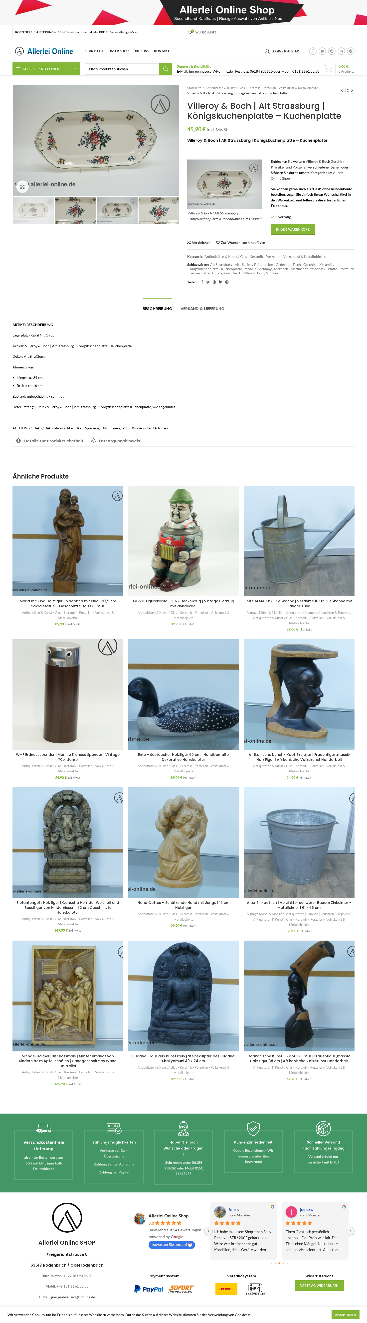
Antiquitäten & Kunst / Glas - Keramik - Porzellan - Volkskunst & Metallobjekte (261, 88)
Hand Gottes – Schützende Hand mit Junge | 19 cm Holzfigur (183, 905)
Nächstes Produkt (352, 90)
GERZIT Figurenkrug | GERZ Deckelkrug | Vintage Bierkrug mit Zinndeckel (183, 604)
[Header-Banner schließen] (361, 12)
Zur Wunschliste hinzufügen (243, 242)
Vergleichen (201, 242)
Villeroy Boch (253, 273)
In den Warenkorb (293, 229)
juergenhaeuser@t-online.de (73, 1297)
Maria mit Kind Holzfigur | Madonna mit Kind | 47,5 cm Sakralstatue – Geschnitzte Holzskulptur (68, 604)
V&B (236, 273)
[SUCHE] (165, 69)
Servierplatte (199, 273)
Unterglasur (221, 273)
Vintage (272, 273)
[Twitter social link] (322, 51)
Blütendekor (263, 265)
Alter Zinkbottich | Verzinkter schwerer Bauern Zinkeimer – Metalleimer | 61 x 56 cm (299, 905)
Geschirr (310, 265)
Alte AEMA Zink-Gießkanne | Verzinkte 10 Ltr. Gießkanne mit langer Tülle (299, 604)
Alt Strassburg (221, 265)
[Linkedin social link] (341, 51)
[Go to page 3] (283, 1263)
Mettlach (281, 269)
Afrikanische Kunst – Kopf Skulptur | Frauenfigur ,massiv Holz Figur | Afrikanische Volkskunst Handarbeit (299, 757)
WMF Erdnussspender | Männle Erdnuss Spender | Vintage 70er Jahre (68, 757)
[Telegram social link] (351, 51)
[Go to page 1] (275, 1263)
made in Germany (258, 269)
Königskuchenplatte (202, 269)
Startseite (194, 88)
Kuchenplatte (231, 269)
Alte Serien (243, 265)
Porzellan (347, 269)
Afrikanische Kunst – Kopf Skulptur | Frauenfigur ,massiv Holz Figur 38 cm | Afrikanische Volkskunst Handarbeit (299, 1059)
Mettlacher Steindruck (308, 269)
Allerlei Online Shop (168, 1215)
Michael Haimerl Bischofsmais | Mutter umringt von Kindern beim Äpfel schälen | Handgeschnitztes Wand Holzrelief (68, 1061)
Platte (332, 269)
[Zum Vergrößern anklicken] (22, 186)
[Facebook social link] (313, 51)
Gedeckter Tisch (288, 265)
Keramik (326, 265)
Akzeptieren (345, 1315)
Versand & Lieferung (202, 309)
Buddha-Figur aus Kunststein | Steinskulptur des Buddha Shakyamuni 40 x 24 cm (183, 1059)
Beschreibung (157, 309)
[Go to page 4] (287, 1263)
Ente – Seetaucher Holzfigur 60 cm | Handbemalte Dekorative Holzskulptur (183, 757)
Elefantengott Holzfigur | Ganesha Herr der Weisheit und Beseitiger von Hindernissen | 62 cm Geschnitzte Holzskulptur (68, 907)
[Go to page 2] (279, 1264)
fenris (234, 1209)
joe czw (307, 1209)
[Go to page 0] (271, 1263)
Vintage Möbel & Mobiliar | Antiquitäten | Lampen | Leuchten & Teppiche (298, 613)
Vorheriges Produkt (342, 90)
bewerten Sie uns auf (169, 1244)
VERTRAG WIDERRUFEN (319, 1286)
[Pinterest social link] (332, 51)
